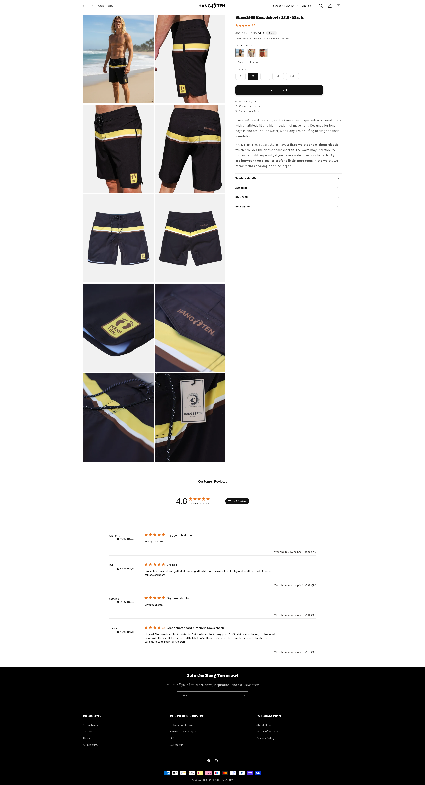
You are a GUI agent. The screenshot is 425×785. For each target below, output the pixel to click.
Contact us (176, 745)
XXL (294, 77)
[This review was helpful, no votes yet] (306, 552)
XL (280, 77)
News (86, 738)
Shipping (257, 38)
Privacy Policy (265, 738)
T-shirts (88, 731)
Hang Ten (206, 779)
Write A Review (237, 501)
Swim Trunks (91, 725)
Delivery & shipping (182, 725)
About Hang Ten (266, 725)
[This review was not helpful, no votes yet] (312, 552)
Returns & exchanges (183, 731)
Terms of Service (267, 731)
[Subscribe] (243, 696)
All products (91, 745)
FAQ (172, 738)
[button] (88, 6)
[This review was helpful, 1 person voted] (306, 652)
